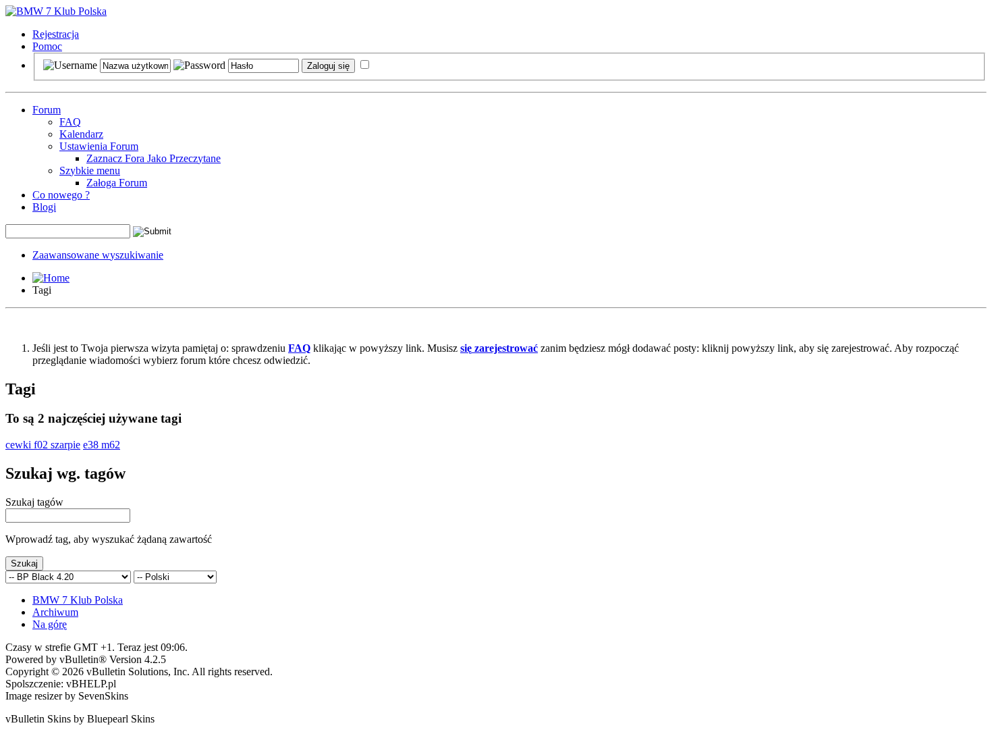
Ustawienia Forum (98, 146)
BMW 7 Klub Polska (77, 600)
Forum (46, 109)
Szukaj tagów (34, 502)
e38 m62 (101, 444)
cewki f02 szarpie (42, 444)
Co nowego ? (61, 195)
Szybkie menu (89, 170)
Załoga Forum (116, 182)
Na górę (49, 624)
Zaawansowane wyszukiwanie (97, 255)
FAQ (70, 122)
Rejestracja (55, 34)
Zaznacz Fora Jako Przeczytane (153, 158)
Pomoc (47, 46)
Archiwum (55, 612)
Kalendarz (81, 134)
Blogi (44, 207)
